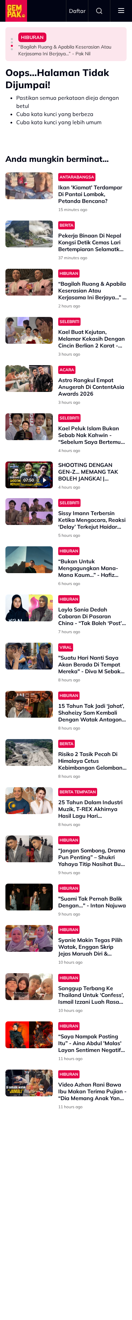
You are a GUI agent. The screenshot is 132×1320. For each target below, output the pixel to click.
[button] (12, 39)
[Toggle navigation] (121, 11)
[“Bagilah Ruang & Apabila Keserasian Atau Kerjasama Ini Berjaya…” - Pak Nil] (29, 282)
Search (99, 11)
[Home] (16, 11)
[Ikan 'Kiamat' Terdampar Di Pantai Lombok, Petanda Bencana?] (29, 185)
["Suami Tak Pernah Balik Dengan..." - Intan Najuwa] (29, 897)
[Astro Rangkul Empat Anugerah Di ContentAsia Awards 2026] (29, 378)
